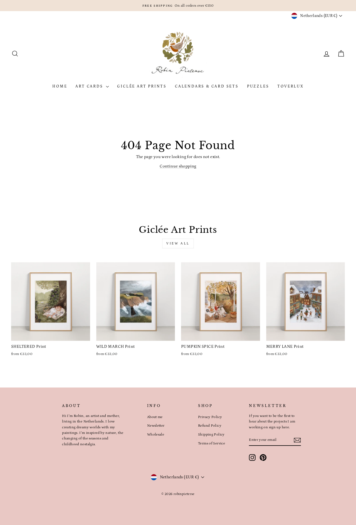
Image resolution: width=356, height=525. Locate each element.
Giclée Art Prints (142, 86)
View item (51, 334)
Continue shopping (178, 166)
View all (178, 243)
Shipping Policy (211, 434)
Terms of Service (211, 443)
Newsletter (156, 426)
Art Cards (90, 86)
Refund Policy (209, 426)
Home (59, 86)
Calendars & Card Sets (207, 86)
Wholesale (155, 434)
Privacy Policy (210, 417)
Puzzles (258, 86)
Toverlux (290, 86)
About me (155, 417)
